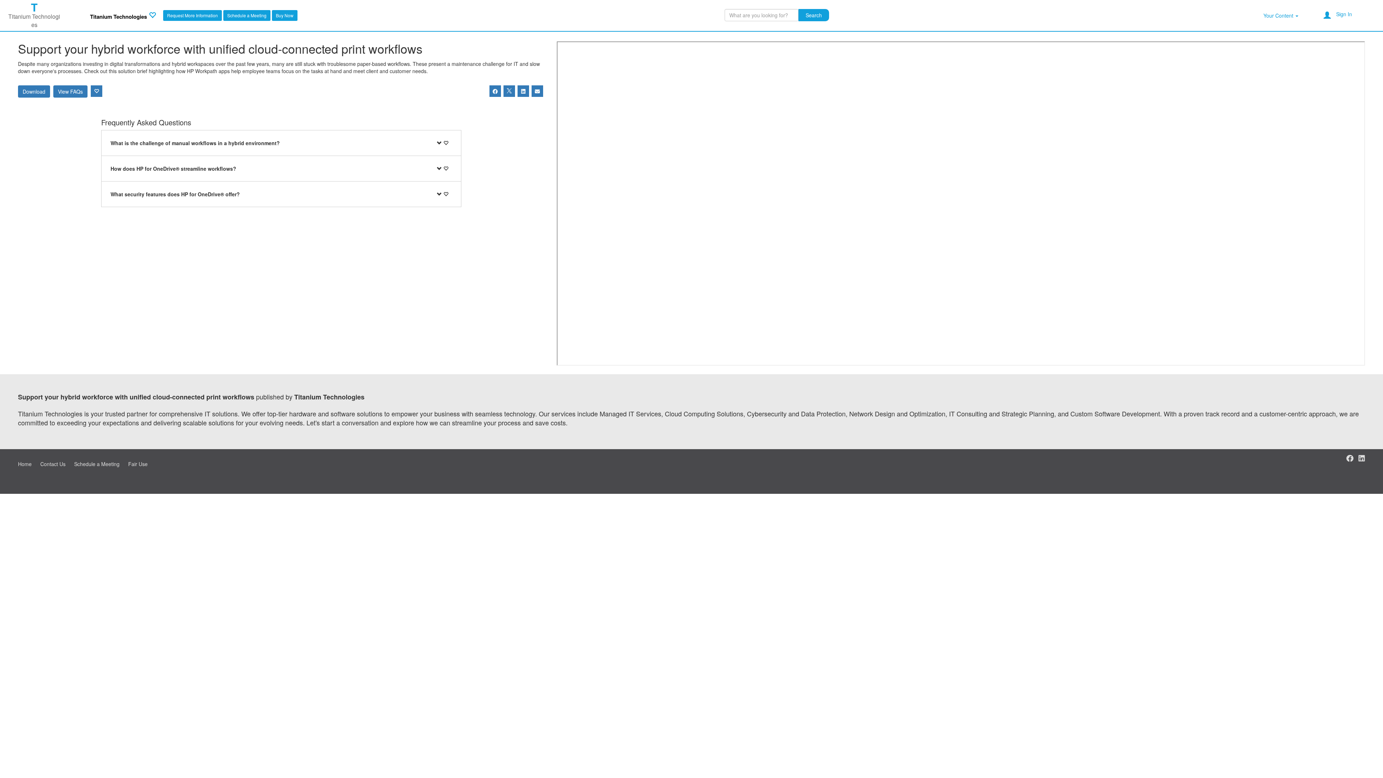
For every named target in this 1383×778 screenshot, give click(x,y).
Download (34, 91)
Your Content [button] (1279, 15)
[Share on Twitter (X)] (509, 91)
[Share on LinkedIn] (523, 91)
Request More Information (192, 15)
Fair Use (138, 464)
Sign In (1344, 14)
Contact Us (53, 464)
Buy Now (285, 15)
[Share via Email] (537, 91)
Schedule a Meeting (247, 15)
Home (25, 464)
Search (814, 15)
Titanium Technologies (118, 17)
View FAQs (70, 91)
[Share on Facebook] (495, 91)
